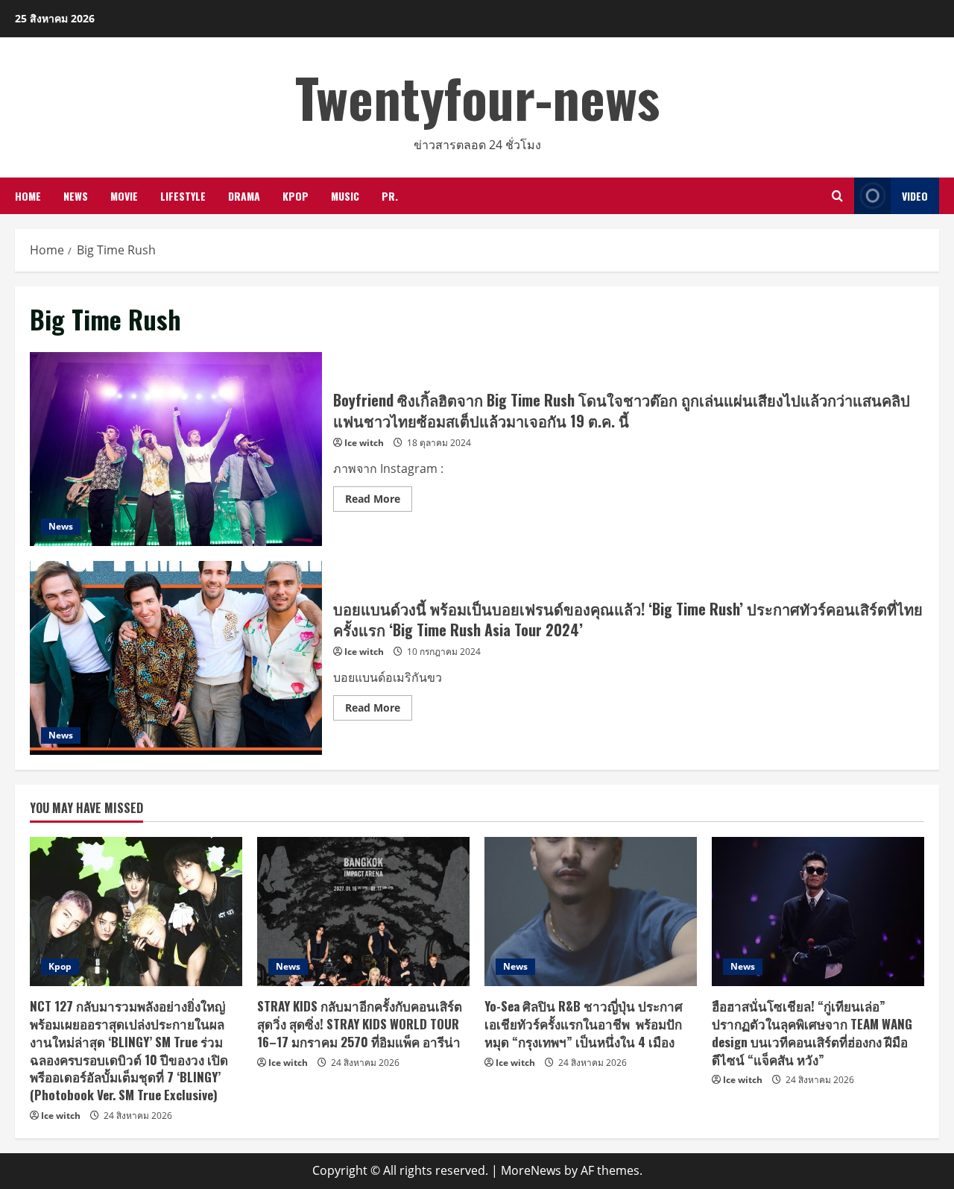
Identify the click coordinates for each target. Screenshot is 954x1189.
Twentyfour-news (477, 97)
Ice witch (364, 442)
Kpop (295, 196)
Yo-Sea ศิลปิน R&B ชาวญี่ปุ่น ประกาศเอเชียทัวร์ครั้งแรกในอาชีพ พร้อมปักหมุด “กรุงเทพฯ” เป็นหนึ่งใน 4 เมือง (583, 1024)
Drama (244, 196)
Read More (378, 501)
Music (345, 196)
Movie (124, 196)
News (75, 196)
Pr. (390, 196)
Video (915, 196)
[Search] (837, 195)
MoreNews (531, 1170)
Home (28, 196)
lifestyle (183, 196)
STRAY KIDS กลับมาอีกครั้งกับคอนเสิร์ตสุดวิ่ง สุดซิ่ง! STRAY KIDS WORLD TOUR (359, 1024)
